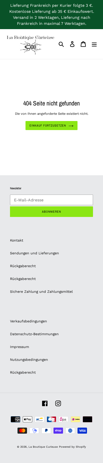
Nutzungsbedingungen (29, 360)
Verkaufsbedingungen (28, 321)
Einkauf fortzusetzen (48, 126)
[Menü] (94, 44)
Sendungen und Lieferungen (34, 253)
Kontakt (16, 240)
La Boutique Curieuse (43, 446)
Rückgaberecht (23, 266)
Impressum (19, 347)
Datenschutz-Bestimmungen (34, 334)
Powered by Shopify (72, 446)
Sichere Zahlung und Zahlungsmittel (41, 292)
